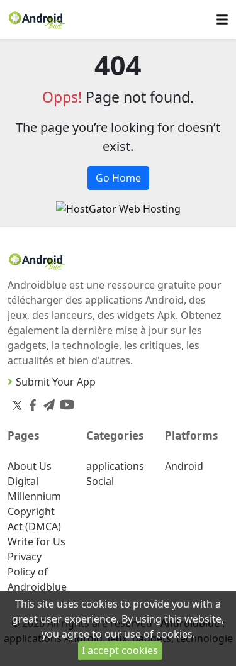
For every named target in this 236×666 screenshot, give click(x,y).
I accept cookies (120, 650)
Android (184, 466)
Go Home (118, 178)
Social (100, 481)
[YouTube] (64, 402)
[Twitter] (17, 405)
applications (115, 466)
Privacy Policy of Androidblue (37, 572)
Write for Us (36, 541)
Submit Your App (56, 382)
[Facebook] (30, 402)
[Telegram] (46, 402)
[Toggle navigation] (222, 19)
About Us (30, 466)
